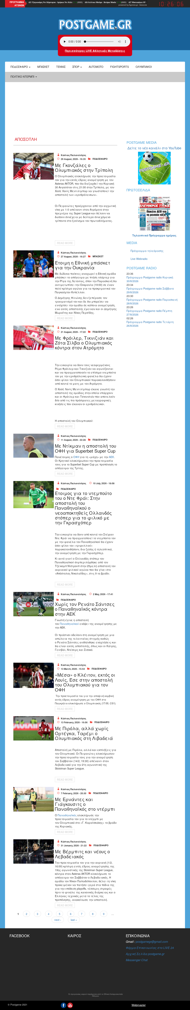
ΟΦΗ (76, 457)
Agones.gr (133, 5)
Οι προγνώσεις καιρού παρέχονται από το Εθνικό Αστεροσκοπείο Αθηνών (95, 995)
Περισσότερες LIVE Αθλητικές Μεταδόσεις (95, 51)
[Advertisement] (95, 109)
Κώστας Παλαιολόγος (73, 155)
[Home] (95, 24)
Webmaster (139, 1005)
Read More (65, 243)
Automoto (96, 67)
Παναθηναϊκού (70, 624)
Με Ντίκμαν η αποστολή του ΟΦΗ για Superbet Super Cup (85, 448)
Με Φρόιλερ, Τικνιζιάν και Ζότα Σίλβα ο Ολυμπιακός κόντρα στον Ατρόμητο (84, 342)
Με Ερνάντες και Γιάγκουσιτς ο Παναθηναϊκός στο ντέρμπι (85, 804)
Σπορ (76, 67)
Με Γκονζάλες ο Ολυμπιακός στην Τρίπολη (84, 167)
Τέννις (60, 67)
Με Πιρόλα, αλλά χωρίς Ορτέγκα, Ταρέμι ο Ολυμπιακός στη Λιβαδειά (84, 733)
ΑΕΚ (111, 457)
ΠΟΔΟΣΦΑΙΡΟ (100, 158)
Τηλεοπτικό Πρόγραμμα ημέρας (154, 235)
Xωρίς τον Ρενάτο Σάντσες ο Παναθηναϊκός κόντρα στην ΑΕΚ (84, 609)
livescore (143, 5)
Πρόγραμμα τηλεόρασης (147, 251)
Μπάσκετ (43, 67)
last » (74, 920)
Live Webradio (139, 259)
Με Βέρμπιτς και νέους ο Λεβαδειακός (82, 853)
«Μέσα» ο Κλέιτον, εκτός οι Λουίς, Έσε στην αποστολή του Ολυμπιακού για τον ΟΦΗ (85, 682)
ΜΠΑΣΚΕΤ (98, 256)
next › (57, 920)
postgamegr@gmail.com (152, 941)
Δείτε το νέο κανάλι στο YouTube (154, 147)
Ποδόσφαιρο (20, 67)
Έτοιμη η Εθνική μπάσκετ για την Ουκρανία (82, 265)
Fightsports (119, 67)
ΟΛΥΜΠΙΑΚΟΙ (144, 67)
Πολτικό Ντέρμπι (23, 76)
